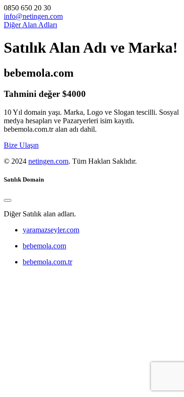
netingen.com (48, 161)
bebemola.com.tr (47, 262)
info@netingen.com (33, 16)
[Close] (7, 200)
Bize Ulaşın (21, 145)
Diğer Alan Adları (30, 25)
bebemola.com (44, 246)
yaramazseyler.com (51, 230)
